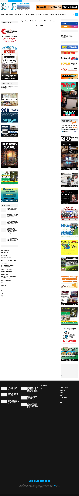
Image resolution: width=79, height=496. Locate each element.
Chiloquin (2, 287)
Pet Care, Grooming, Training (6, 269)
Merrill (2, 295)
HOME (2, 14)
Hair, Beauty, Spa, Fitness (5, 258)
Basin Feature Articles (5, 250)
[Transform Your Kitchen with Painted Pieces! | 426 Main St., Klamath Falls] (3, 216)
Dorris (2, 288)
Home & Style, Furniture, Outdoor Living (8, 262)
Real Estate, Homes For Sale (6, 271)
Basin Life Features (64, 388)
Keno (2, 290)
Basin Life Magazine (39, 481)
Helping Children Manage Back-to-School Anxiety (12, 209)
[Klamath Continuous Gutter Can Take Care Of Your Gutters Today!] (24, 397)
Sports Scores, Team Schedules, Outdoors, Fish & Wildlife (9, 277)
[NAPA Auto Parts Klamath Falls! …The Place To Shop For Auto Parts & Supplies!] (3, 223)
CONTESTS (63, 14)
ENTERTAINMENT (30, 14)
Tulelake (2, 296)
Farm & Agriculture (4, 255)
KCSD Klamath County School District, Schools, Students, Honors (8, 266)
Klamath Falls (3, 292)
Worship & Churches (5, 283)
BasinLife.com (56, 485)
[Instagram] (73, 14)
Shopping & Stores (4, 274)
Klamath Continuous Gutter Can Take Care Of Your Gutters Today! (32, 397)
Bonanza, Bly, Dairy (4, 285)
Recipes (2, 272)
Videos (2, 282)
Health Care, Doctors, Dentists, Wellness (8, 260)
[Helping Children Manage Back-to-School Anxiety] (3, 210)
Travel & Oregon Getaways (6, 280)
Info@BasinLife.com (41, 489)
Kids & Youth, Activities (5, 268)
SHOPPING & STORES (41, 14)
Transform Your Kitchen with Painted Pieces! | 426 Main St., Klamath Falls (12, 215)
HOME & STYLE (54, 14)
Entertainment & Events (5, 253)
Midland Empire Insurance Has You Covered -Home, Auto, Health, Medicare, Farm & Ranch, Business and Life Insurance (32, 405)
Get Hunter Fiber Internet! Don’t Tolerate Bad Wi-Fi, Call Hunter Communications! (12, 239)
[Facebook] (72, 14)
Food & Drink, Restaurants (6, 257)
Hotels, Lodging (4, 263)
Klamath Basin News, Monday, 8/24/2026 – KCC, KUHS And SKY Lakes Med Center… (40, 0)
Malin (2, 293)
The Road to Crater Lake (5, 278)
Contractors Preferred (5, 252)
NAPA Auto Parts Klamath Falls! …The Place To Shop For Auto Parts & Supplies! (12, 222)
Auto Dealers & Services (5, 249)
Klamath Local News (64, 387)
